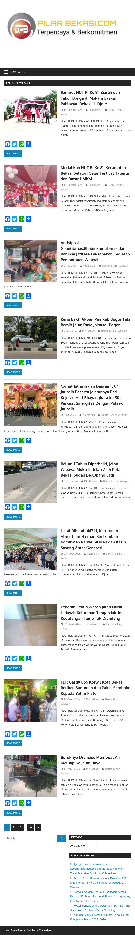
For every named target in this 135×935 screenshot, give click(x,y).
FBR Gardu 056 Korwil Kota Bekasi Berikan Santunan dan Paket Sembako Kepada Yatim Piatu (95, 688)
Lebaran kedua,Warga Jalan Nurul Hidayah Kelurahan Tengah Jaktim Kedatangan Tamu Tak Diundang (92, 612)
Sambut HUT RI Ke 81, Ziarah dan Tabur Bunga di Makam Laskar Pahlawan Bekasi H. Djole (90, 98)
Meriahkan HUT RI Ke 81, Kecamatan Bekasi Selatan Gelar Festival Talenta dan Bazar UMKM (95, 173)
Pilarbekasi (95, 109)
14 (30, 827)
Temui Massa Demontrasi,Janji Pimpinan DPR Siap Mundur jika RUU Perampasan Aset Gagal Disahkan (98, 882)
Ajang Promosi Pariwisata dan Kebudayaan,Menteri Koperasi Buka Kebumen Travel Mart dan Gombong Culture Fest (97, 868)
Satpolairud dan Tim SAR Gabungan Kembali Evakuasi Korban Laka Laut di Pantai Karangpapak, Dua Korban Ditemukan (100, 896)
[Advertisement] (68, 54)
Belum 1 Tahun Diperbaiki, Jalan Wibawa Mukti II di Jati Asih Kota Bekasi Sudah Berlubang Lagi (90, 469)
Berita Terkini (115, 109)
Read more (13, 153)
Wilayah (65, 113)
